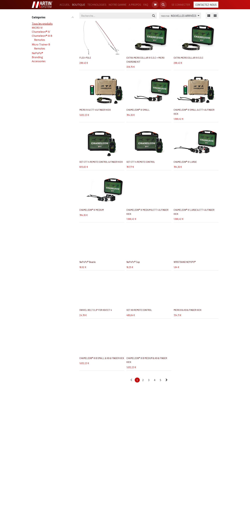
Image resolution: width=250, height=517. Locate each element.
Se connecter (180, 5)
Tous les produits (42, 23)
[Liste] (215, 16)
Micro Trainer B (41, 44)
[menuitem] (64, 5)
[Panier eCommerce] (155, 4)
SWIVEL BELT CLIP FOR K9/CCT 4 (95, 309)
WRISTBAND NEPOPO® (185, 261)
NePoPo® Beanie (87, 261)
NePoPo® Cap (133, 261)
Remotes (39, 40)
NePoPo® (37, 53)
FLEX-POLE (85, 57)
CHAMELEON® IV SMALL (138, 109)
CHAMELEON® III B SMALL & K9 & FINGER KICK (101, 358)
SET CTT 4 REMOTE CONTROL (140, 161)
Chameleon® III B (42, 36)
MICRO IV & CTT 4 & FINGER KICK (95, 109)
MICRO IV (37, 28)
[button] (163, 4)
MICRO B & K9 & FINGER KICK (188, 309)
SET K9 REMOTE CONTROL (139, 309)
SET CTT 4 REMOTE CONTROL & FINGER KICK (101, 161)
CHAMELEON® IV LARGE (185, 161)
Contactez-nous (206, 4)
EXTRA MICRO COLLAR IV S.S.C (188, 57)
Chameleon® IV (41, 32)
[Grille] (209, 16)
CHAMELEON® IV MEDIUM (91, 209)
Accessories (38, 61)
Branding (37, 57)
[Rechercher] (153, 16)
